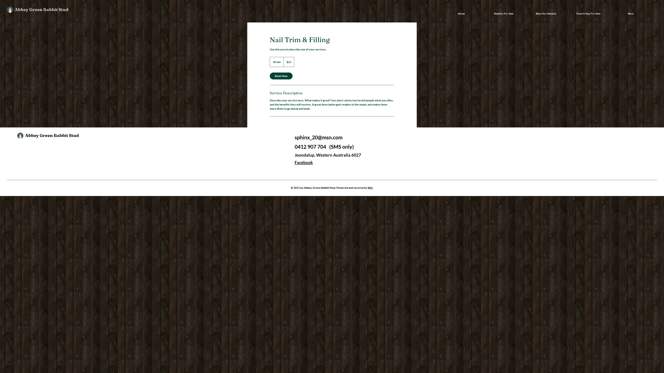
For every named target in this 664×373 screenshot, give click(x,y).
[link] (281, 76)
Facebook (304, 162)
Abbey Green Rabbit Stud (41, 9)
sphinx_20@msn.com (319, 137)
